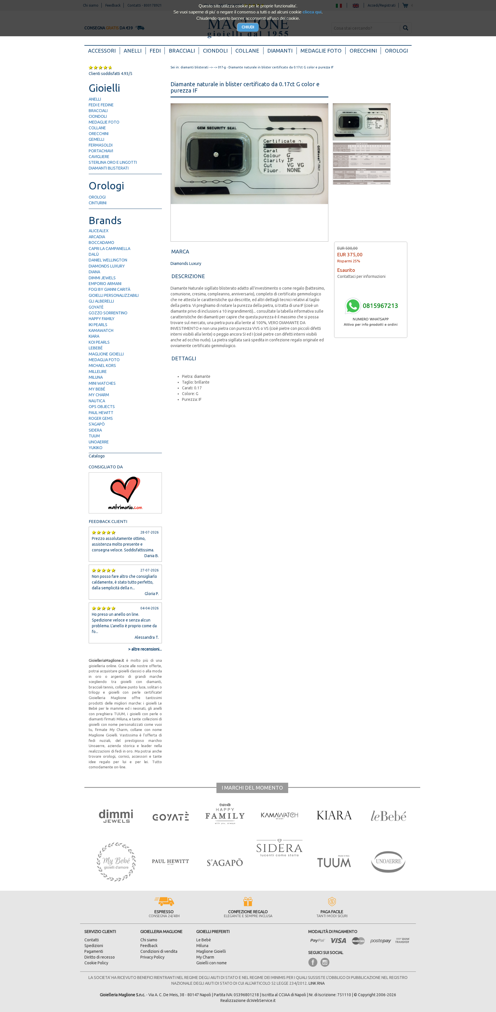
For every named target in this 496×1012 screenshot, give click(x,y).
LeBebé (96, 348)
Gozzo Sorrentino (108, 313)
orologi (97, 197)
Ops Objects (102, 406)
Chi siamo (148, 940)
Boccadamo (101, 242)
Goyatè (96, 307)
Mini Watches (102, 383)
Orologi (396, 50)
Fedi (155, 50)
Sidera (95, 430)
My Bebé (97, 389)
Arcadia (97, 236)
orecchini (98, 133)
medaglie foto (104, 122)
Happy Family (102, 318)
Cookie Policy (96, 963)
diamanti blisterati (109, 168)
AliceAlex (98, 230)
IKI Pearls (98, 324)
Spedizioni (93, 945)
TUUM (94, 436)
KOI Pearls (99, 342)
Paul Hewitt (101, 412)
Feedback (149, 945)
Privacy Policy (152, 957)
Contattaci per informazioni (361, 276)
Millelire (98, 371)
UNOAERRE (99, 442)
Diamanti (279, 50)
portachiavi (101, 151)
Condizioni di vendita (158, 951)
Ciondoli (215, 50)
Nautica (97, 401)
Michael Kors (102, 365)
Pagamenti (93, 951)
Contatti (91, 940)
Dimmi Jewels (102, 278)
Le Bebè (203, 940)
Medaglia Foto (104, 359)
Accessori (104, 50)
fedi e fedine (101, 105)
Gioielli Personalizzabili (114, 295)
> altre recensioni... (145, 649)
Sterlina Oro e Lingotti (113, 162)
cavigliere (99, 156)
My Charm (99, 395)
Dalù (94, 254)
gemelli (96, 139)
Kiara (94, 336)
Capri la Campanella (109, 248)
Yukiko (95, 447)
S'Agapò (97, 424)
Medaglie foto (321, 50)
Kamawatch (101, 330)
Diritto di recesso (99, 957)
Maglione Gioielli (106, 354)
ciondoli (98, 116)
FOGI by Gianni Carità (109, 289)
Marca (180, 251)
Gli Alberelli (101, 301)
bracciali (98, 110)
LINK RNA (317, 983)
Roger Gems (101, 418)
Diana (94, 272)
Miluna (96, 377)
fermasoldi (101, 145)
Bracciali (182, 50)
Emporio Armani (105, 283)
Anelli (133, 50)
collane (97, 128)
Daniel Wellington (108, 260)
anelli (95, 99)
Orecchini (363, 50)
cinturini (97, 203)
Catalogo (97, 456)
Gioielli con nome (211, 963)
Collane (247, 50)
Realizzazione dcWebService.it (248, 1000)
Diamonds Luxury (107, 266)
